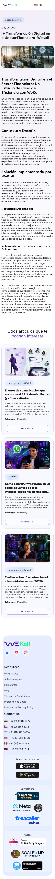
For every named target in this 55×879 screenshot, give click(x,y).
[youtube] (16, 652)
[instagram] (25, 652)
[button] (40, 5)
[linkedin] (7, 652)
